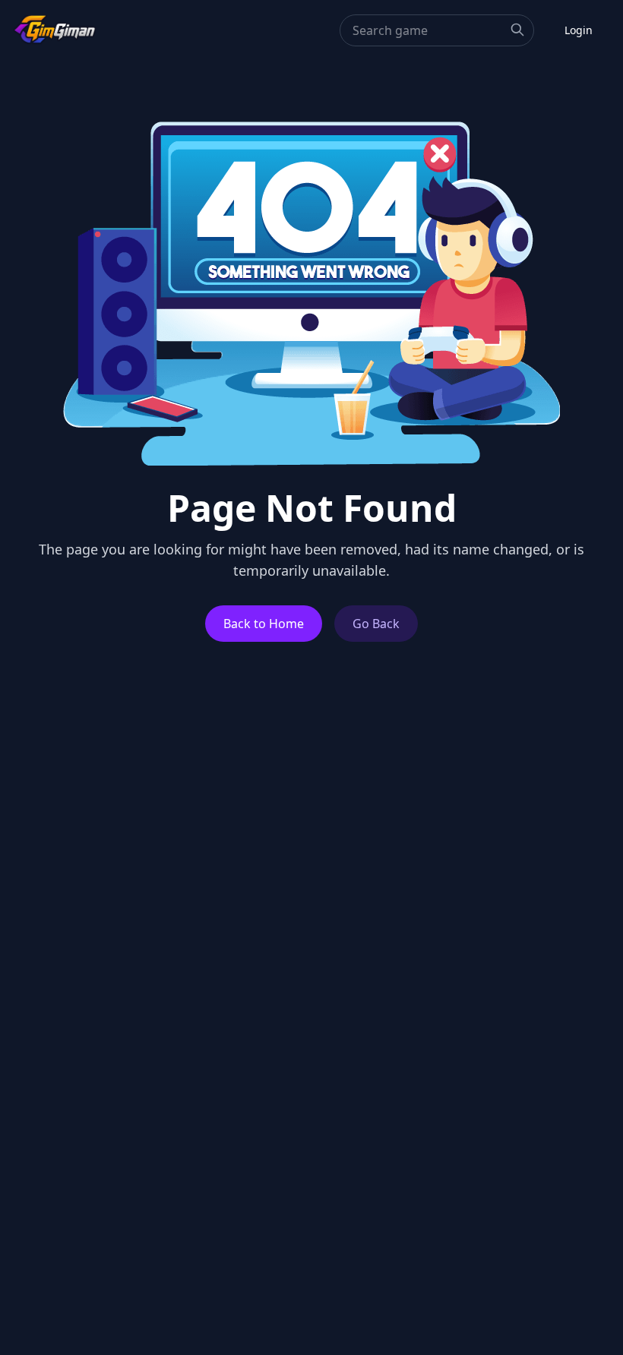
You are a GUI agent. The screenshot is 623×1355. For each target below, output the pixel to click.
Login (578, 30)
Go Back (376, 623)
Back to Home (263, 623)
